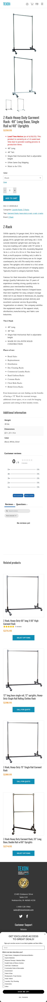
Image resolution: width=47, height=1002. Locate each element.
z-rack (35, 213)
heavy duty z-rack (25, 213)
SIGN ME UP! (23, 992)
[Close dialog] (45, 934)
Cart (32, 4)
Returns (23, 929)
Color (5, 173)
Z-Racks (26, 210)
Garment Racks (13, 213)
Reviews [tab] (9, 504)
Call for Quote (23, 709)
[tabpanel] (23, 528)
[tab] (21, 504)
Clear (5, 182)
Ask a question (18, 495)
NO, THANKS (23, 997)
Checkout (37, 4)
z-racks (40, 213)
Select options (23, 638)
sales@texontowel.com (23, 910)
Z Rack (10, 217)
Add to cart (11, 198)
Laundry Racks (17, 210)
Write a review (29, 495)
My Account (27, 4)
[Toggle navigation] (42, 4)
